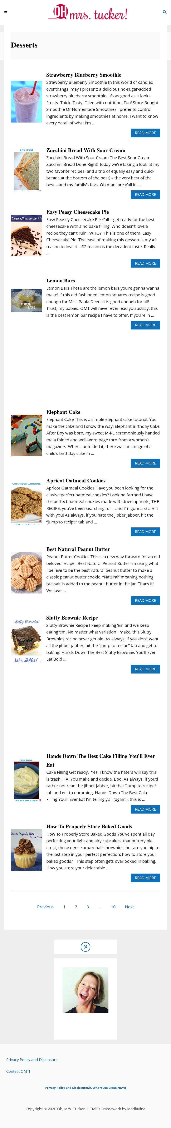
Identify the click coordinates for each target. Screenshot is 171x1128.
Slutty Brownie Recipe (72, 617)
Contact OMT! (18, 1071)
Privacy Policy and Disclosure (32, 1059)
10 (113, 907)
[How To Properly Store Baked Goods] (26, 852)
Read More (147, 133)
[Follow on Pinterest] (85, 947)
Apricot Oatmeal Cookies (76, 480)
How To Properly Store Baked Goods (89, 826)
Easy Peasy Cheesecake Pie (77, 212)
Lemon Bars (60, 280)
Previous (45, 907)
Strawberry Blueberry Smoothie (83, 75)
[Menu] (6, 12)
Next (129, 907)
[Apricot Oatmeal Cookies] (26, 506)
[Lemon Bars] (26, 303)
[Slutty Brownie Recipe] (26, 643)
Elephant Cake (63, 412)
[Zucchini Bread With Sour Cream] (26, 172)
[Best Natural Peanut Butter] (26, 575)
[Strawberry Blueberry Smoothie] (26, 104)
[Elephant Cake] (26, 438)
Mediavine (136, 1108)
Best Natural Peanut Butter (78, 549)
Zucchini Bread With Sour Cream (86, 150)
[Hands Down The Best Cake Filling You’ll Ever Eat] (26, 782)
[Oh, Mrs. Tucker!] (85, 12)
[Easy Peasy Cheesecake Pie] (26, 237)
